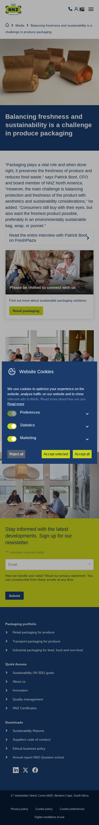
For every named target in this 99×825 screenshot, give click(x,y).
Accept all (82, 454)
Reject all (16, 454)
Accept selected (56, 454)
